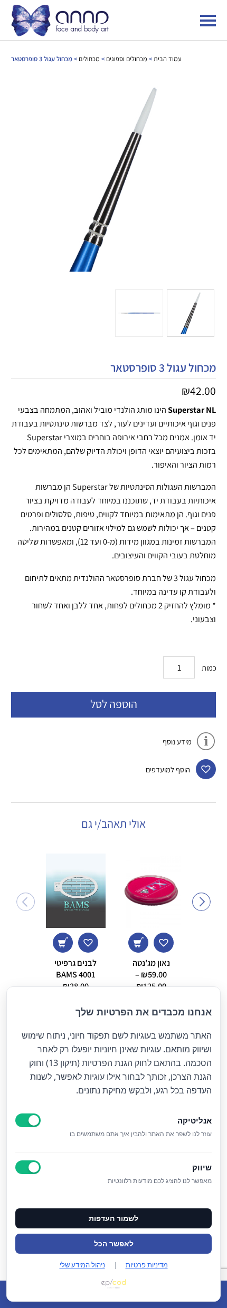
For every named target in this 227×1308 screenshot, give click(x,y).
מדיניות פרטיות (147, 1265)
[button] (206, 769)
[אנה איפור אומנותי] (60, 33)
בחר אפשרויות (138, 943)
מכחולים (89, 58)
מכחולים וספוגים (126, 58)
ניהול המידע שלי (82, 1265)
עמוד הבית (168, 58)
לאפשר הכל (114, 1243)
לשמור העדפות (113, 1218)
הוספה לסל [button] (63, 943)
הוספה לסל (113, 703)
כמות (209, 668)
